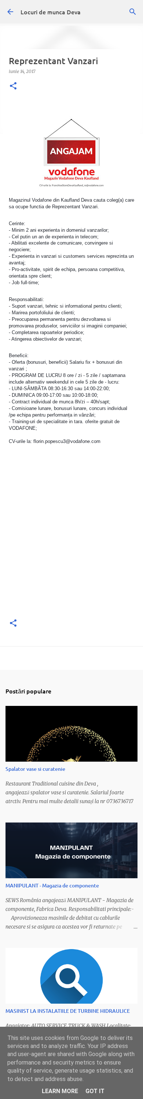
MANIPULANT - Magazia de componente (52, 885)
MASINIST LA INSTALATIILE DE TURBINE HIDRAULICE (68, 1010)
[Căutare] (132, 12)
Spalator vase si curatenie (35, 768)
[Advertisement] (71, 539)
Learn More (60, 1091)
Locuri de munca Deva (51, 12)
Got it (94, 1091)
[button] (13, 86)
